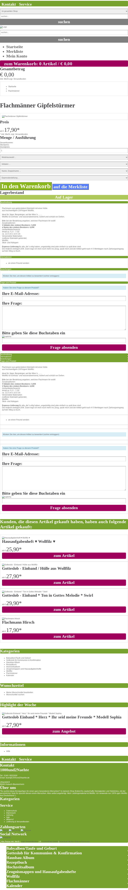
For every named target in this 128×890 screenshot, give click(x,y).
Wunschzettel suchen (15, 695)
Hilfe (8, 751)
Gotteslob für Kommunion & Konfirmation (23, 660)
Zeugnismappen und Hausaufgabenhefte (23, 669)
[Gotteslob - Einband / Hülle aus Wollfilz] (19, 565)
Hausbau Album (13, 662)
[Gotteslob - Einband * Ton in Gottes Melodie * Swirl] (24, 592)
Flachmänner (14, 91)
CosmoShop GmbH (50, 841)
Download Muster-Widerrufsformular (74, 841)
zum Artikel (64, 555)
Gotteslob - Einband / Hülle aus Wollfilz (36, 568)
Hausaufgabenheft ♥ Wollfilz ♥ (28, 541)
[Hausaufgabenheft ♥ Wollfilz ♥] (16, 538)
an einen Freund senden (18, 263)
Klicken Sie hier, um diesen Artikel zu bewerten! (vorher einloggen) (31, 276)
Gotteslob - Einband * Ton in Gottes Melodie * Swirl (47, 595)
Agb (8, 817)
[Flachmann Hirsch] (11, 619)
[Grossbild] (15, 116)
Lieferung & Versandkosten (17, 822)
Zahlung (9, 815)
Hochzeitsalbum (13, 667)
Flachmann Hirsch (18, 622)
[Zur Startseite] (3, 27)
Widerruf (9, 819)
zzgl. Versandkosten (17, 79)
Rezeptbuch (11, 664)
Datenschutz (11, 811)
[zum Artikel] (32, 713)
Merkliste (14, 51)
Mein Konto (16, 56)
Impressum (11, 813)
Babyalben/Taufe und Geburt (18, 658)
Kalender (10, 675)
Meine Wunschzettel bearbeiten (19, 692)
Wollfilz (9, 671)
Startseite (14, 47)
